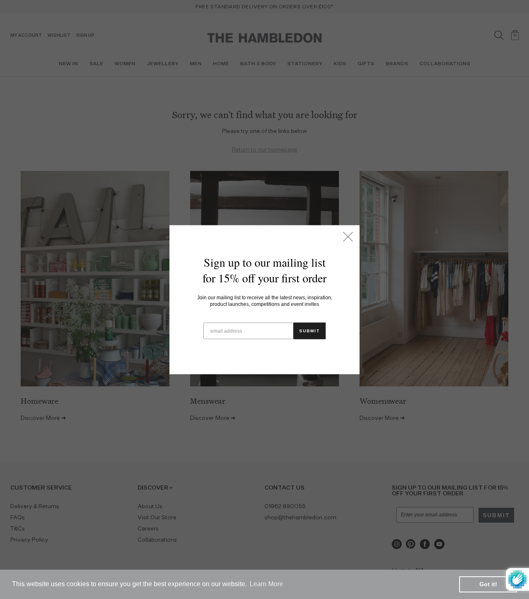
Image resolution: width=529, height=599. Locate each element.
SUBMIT (309, 330)
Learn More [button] (266, 583)
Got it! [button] (488, 584)
